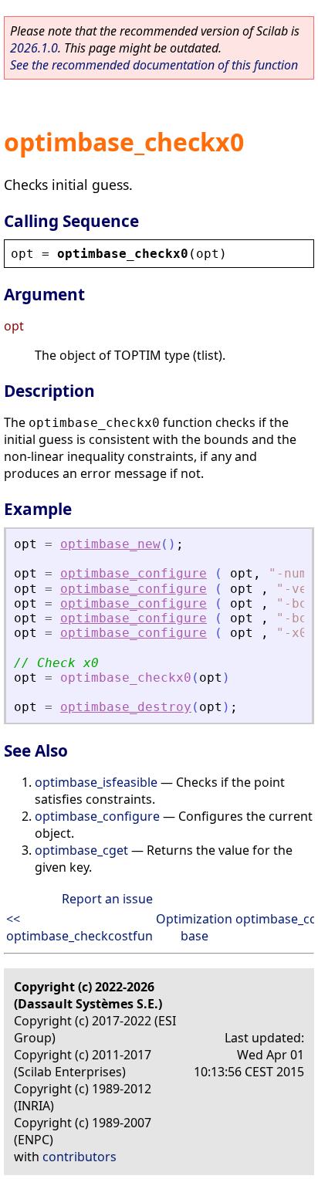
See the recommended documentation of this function (154, 64)
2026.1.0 (34, 47)
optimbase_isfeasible (96, 782)
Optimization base (194, 927)
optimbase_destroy (125, 707)
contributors (79, 1156)
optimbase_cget (81, 850)
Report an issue (107, 898)
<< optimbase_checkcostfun (79, 927)
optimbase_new (110, 544)
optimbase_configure (133, 573)
